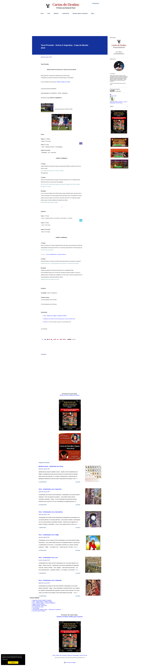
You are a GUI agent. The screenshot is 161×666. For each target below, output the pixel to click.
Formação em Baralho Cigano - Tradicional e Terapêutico (46, 609)
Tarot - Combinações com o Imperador (50, 580)
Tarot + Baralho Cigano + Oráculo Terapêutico (43, 603)
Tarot (48, 13)
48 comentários (42, 481)
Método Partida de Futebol (63, 81)
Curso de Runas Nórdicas (38, 610)
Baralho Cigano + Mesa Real (39, 605)
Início (42, 13)
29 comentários (42, 550)
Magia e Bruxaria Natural (38, 604)
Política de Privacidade (73, 655)
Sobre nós (58, 655)
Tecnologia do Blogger (70, 662)
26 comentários (42, 504)
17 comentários (42, 596)
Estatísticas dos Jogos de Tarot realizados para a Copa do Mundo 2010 (59, 318)
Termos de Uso (83, 655)
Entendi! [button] (13, 662)
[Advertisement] (80, 26)
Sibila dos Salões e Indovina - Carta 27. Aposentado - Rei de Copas (119, 102)
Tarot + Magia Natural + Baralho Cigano (42, 601)
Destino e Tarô (113, 95)
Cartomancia (65, 13)
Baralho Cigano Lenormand (80, 13)
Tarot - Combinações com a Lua (48, 557)
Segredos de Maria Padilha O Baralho (41, 600)
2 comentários (42, 573)
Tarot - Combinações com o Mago (49, 534)
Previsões (45, 321)
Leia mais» (77, 481)
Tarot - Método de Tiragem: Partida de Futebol (55, 315)
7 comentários (42, 527)
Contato (64, 655)
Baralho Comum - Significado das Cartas (51, 466)
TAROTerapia (35, 608)
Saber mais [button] (4, 659)
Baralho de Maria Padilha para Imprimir (69, 395)
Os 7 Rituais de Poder (37, 607)
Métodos (56, 13)
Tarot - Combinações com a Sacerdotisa (51, 512)
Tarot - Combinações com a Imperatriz (50, 489)
